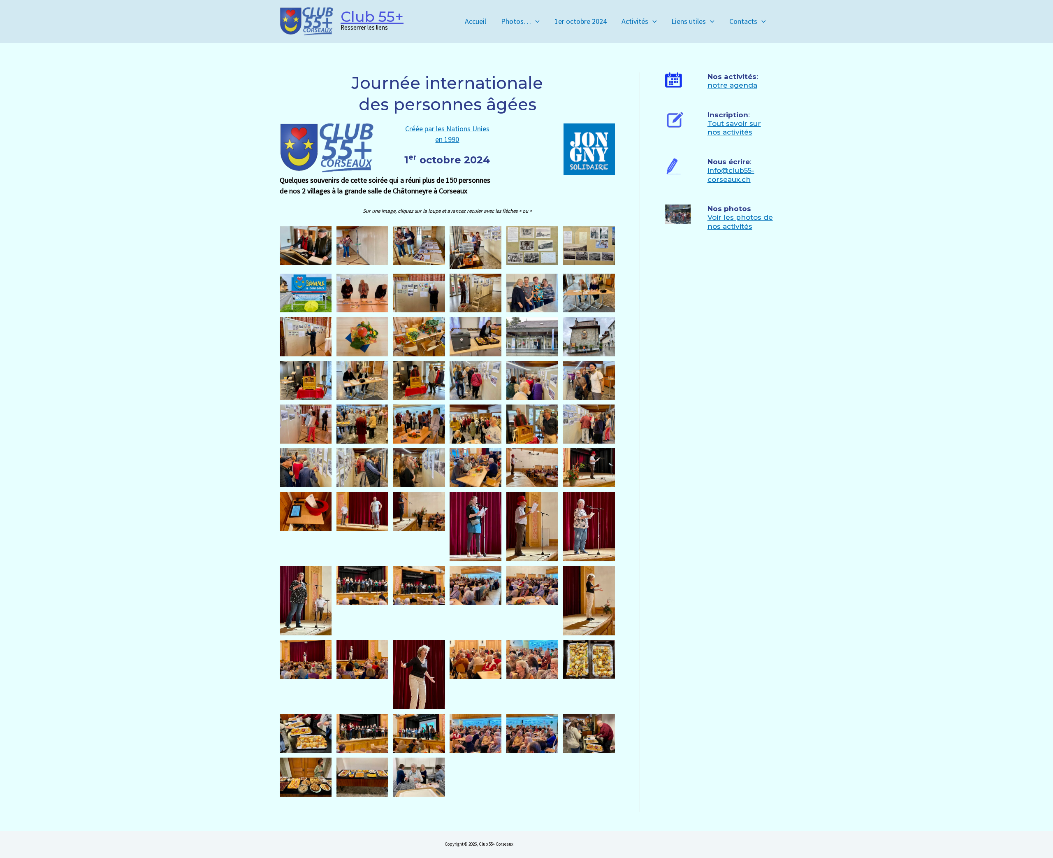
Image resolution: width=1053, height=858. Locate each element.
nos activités (729, 132)
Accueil (475, 21)
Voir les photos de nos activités (740, 221)
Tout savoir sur (734, 123)
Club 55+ (372, 17)
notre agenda (732, 85)
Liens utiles (688, 21)
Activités (635, 21)
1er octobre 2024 (580, 21)
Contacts (743, 21)
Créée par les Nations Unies (447, 128)
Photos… (516, 21)
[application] (535, 21)
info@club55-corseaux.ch (730, 174)
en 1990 (447, 139)
